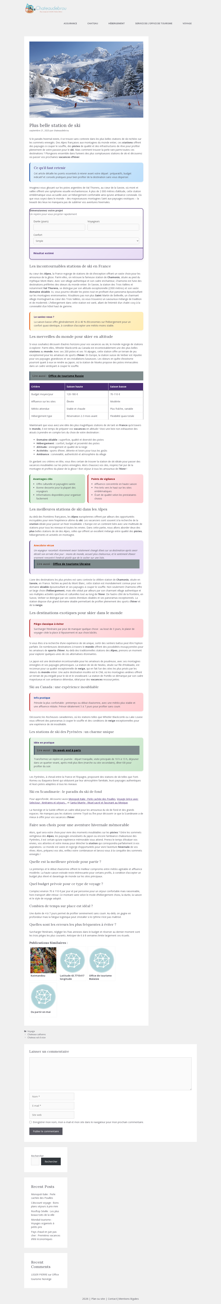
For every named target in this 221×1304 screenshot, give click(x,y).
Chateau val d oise (36, 1037)
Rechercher (37, 1155)
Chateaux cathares (36, 1034)
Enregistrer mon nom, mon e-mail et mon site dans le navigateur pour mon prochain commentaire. (88, 1122)
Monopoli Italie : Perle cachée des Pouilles (92, 799)
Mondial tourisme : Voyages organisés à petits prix (42, 1223)
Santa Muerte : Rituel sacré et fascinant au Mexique (99, 802)
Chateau (92, 23)
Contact (112, 1298)
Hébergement (116, 23)
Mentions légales (129, 1298)
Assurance (70, 23)
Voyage (187, 23)
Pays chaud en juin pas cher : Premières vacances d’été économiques (45, 1235)
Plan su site (98, 1298)
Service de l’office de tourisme (153, 23)
